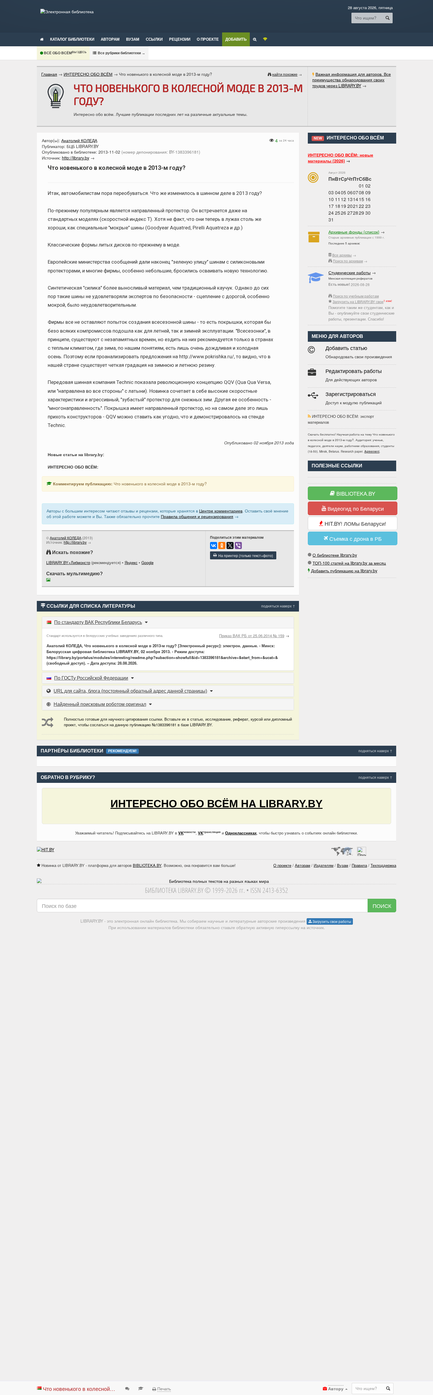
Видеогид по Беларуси (355, 508)
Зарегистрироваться (350, 394)
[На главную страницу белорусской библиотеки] (216, 881)
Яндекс (131, 562)
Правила (359, 865)
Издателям (323, 865)
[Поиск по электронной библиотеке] (255, 38)
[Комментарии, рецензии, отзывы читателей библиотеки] (127, 1388)
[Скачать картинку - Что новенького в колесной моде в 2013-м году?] (49, 581)
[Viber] (238, 545)
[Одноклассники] (221, 545)
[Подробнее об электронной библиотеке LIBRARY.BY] (361, 849)
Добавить (236, 39)
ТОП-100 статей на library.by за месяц (349, 563)
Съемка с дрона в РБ (355, 538)
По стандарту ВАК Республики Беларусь (98, 622)
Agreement (371, 451)
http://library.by (75, 542)
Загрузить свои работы (331, 921)
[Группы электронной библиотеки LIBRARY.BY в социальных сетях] (265, 38)
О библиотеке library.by (335, 555)
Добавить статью (346, 348)
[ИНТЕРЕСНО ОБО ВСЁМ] (56, 96)
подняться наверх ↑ (278, 605)
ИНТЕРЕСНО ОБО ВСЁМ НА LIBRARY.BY (216, 804)
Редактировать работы (353, 371)
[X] (230, 545)
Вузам (132, 39)
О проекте (208, 39)
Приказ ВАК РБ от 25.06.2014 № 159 (251, 635)
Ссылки (154, 39)
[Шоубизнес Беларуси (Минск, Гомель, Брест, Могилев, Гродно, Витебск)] (45, 849)
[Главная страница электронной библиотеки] (42, 38)
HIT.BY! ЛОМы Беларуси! (354, 523)
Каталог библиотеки (72, 39)
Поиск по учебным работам (356, 295)
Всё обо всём (64, 53)
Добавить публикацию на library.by (344, 571)
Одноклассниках (241, 833)
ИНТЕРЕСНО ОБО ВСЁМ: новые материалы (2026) (340, 158)
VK (181, 833)
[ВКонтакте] (213, 545)
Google (147, 562)
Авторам (110, 39)
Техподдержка (383, 865)
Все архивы (342, 254)
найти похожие (285, 74)
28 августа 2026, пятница (370, 7)
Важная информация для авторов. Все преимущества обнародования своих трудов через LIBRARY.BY (351, 79)
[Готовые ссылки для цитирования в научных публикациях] (141, 1388)
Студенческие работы (349, 272)
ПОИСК (382, 905)
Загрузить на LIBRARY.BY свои (358, 301)
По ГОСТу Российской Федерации (91, 678)
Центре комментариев (220, 511)
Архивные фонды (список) (353, 232)
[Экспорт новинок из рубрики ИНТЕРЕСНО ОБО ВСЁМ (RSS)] (309, 416)
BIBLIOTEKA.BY (355, 493)
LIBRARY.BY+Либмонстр (68, 562)
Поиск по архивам (348, 260)
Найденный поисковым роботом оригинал (100, 704)
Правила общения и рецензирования (197, 516)
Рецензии (179, 39)
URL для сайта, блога (130, 691)
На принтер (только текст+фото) (244, 555)
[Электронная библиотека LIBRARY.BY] (67, 11)
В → (121, 53)
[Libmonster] (342, 849)
